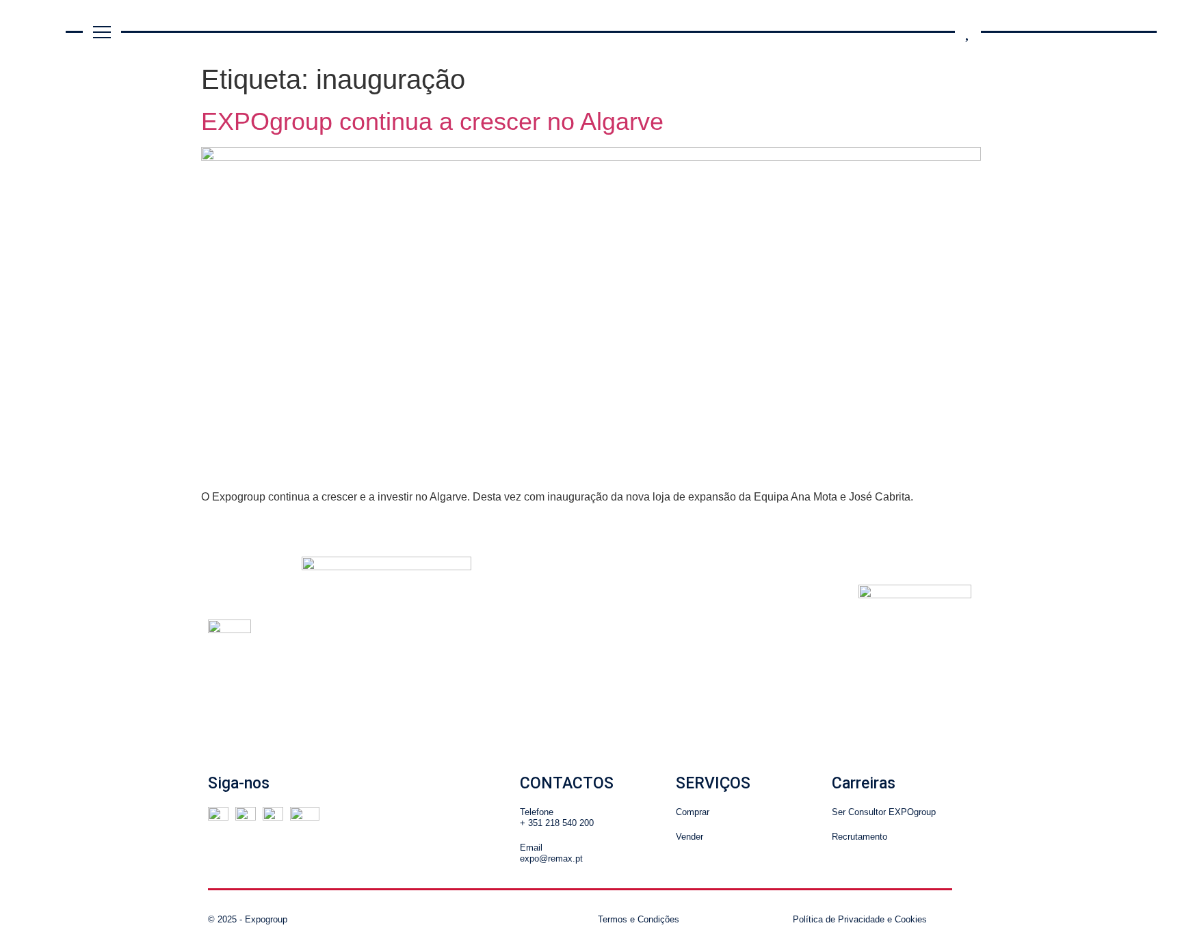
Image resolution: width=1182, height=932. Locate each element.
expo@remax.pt (551, 858)
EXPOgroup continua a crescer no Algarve (432, 121)
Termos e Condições (638, 919)
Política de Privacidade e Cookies (860, 919)
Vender (689, 836)
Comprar (692, 812)
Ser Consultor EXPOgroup (884, 812)
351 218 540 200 (561, 823)
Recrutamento (859, 836)
